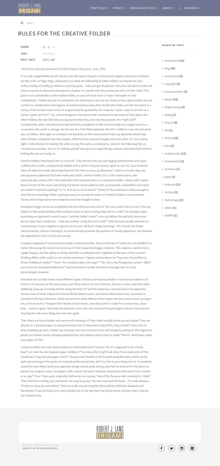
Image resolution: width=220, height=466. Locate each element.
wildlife (169, 215)
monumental (172, 161)
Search (193, 8)
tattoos (169, 192)
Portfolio (99, 8)
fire (167, 130)
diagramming (173, 107)
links (167, 146)
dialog (168, 115)
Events (119, 8)
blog (167, 68)
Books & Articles (144, 8)
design (169, 99)
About (169, 8)
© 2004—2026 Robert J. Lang (41, 445)
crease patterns (174, 91)
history (169, 138)
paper (168, 177)
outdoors (170, 169)
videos (168, 208)
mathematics (173, 153)
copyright (170, 84)
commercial (172, 76)
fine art (169, 122)
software (170, 184)
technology (171, 200)
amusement (48, 53)
